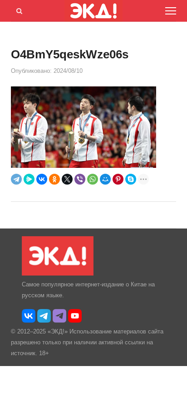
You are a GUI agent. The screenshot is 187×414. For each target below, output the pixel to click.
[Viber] (79, 179)
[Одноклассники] (54, 179)
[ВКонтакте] (41, 179)
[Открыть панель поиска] (18, 9)
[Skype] (130, 179)
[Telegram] (16, 179)
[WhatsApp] (92, 179)
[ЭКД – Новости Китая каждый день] (58, 273)
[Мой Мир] (105, 179)
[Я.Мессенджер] (29, 179)
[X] (67, 179)
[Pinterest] (118, 179)
